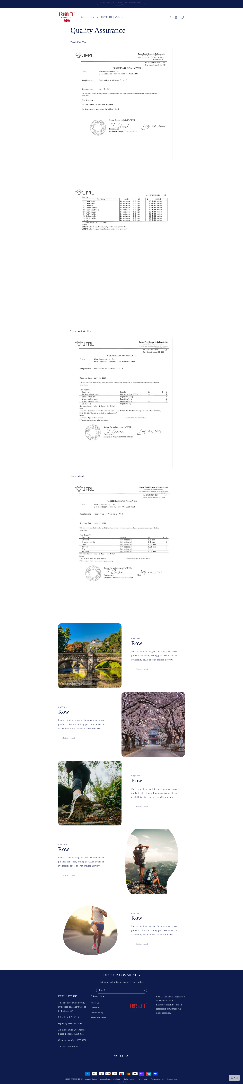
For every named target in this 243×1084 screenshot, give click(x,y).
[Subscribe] (143, 990)
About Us (95, 1003)
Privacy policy (143, 1079)
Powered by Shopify (113, 1079)
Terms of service (157, 1079)
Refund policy (97, 1013)
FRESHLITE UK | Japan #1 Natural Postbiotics (88, 1079)
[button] (84, 17)
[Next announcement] (146, 3)
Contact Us (95, 1008)
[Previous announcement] (97, 3)
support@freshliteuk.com (70, 1023)
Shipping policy (173, 1079)
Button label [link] (142, 669)
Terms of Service (98, 1018)
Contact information (122, 1082)
